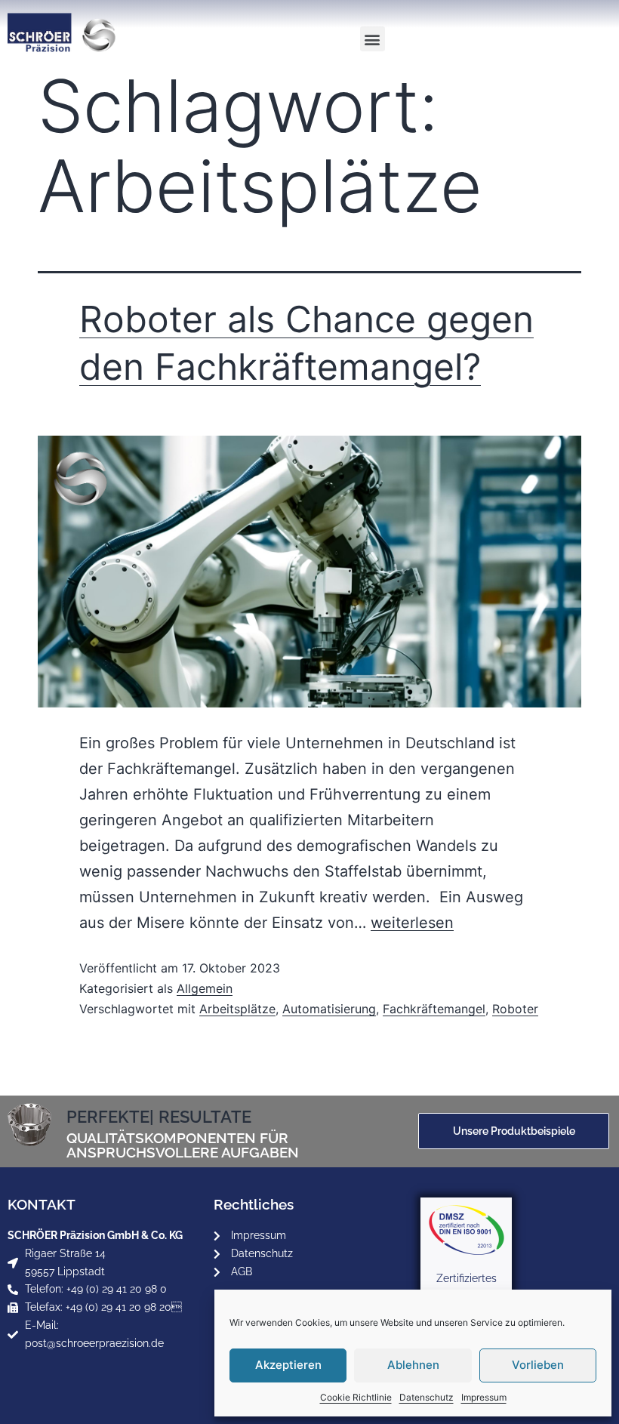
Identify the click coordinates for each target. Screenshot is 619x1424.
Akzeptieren (288, 1365)
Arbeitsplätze (237, 1008)
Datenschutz (426, 1397)
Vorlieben (538, 1365)
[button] (372, 38)
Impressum (484, 1397)
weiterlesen (412, 923)
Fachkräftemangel (434, 1008)
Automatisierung (329, 1008)
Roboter (515, 1008)
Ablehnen (413, 1365)
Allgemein (205, 988)
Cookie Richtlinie (356, 1397)
